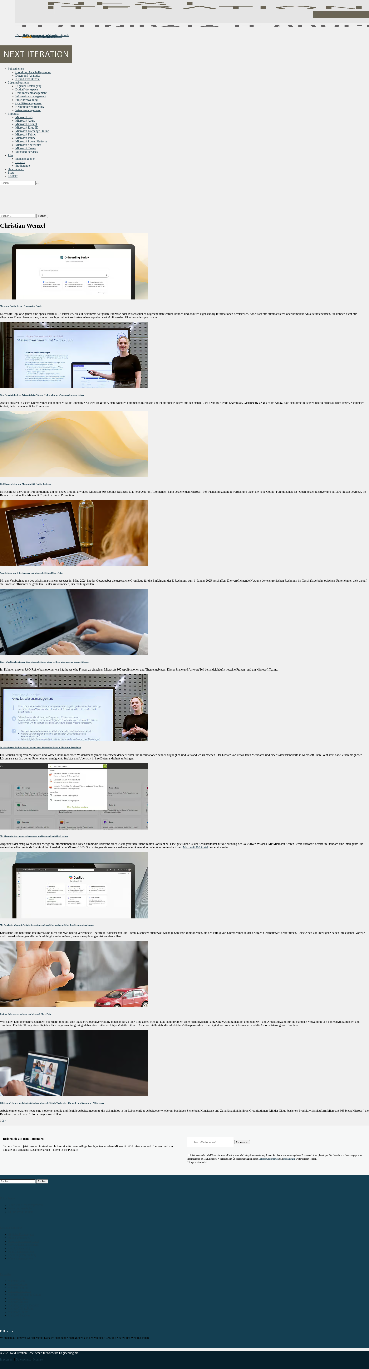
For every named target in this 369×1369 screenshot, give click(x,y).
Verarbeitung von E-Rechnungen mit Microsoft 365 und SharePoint (31, 573)
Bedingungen (289, 1158)
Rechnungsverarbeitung (22, 1255)
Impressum (6, 1359)
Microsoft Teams (18, 1312)
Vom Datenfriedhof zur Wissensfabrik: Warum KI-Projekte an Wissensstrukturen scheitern (42, 395)
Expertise (5, 1274)
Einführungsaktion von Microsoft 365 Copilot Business (25, 484)
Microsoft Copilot (18, 1287)
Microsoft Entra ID (19, 1291)
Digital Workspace (19, 1237)
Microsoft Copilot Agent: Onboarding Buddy (21, 306)
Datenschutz (23, 1359)
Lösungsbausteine (11, 1227)
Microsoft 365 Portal (195, 847)
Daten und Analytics (20, 1208)
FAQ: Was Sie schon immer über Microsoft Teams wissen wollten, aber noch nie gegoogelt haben (44, 662)
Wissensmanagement (20, 1258)
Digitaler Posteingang (21, 1234)
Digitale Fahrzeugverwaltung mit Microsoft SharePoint (26, 1014)
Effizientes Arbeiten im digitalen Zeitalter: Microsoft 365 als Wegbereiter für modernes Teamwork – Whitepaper (52, 1103)
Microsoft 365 (16, 1280)
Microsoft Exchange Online (24, 1294)
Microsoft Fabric (18, 1298)
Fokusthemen (8, 1198)
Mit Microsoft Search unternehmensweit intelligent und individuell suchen (34, 836)
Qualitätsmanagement (21, 1251)
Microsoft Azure (17, 1284)
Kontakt (38, 1359)
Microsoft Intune (18, 1301)
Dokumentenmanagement (23, 1241)
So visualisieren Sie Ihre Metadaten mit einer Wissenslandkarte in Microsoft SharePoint (40, 747)
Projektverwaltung (19, 1248)
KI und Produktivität (20, 1211)
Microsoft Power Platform (23, 1305)
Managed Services (19, 1315)
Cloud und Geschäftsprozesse (26, 1205)
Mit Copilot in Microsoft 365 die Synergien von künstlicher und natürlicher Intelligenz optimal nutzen (47, 925)
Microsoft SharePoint (20, 1308)
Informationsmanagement (23, 1244)
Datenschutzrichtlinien (268, 1158)
